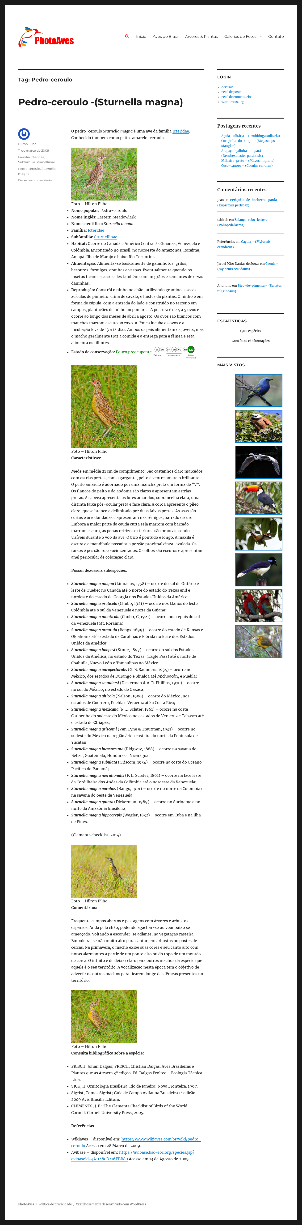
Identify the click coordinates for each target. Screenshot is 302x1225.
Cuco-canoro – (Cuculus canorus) (247, 166)
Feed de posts (231, 92)
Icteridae (180, 131)
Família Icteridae (31, 157)
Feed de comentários (236, 97)
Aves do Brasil (166, 36)
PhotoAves (26, 1204)
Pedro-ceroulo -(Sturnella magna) (100, 102)
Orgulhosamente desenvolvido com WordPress (111, 1204)
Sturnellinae (105, 237)
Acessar (227, 87)
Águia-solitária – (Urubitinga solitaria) (250, 136)
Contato (276, 36)
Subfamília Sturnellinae (36, 162)
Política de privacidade (55, 1204)
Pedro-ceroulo (29, 169)
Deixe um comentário (35, 180)
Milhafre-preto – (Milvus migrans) (248, 161)
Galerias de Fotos (240, 36)
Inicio (141, 36)
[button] (127, 36)
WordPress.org (232, 102)
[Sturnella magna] (137, 174)
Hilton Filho (27, 144)
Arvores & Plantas (201, 36)
